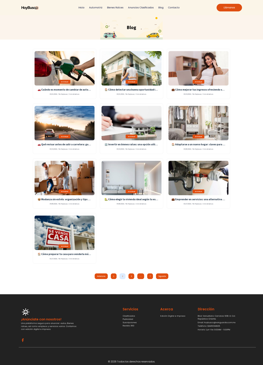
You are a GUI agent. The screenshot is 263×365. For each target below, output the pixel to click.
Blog (160, 7)
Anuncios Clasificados (141, 7)
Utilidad (64, 82)
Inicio (81, 7)
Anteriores (101, 276)
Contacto (174, 7)
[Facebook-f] (23, 340)
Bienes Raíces (115, 7)
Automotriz (95, 7)
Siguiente (162, 276)
